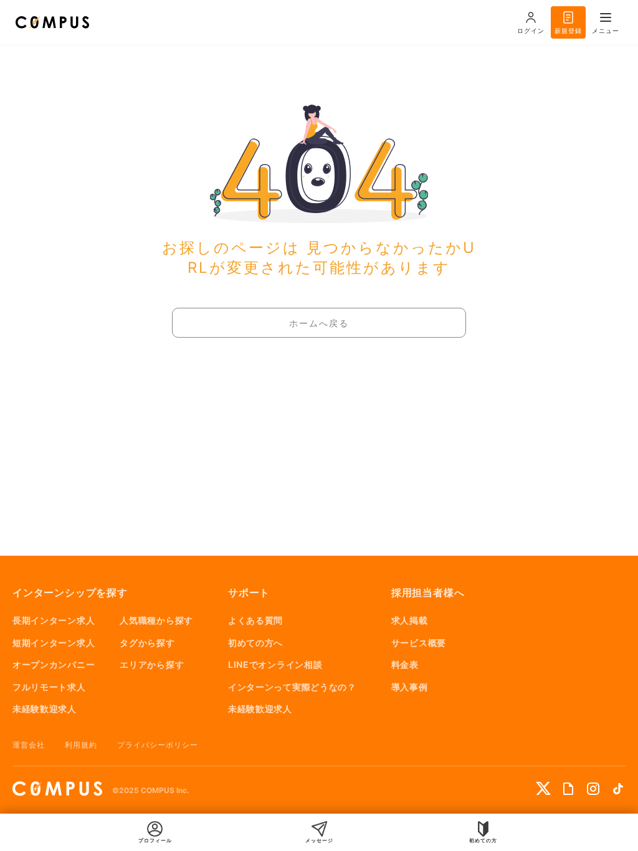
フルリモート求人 (49, 687)
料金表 (405, 664)
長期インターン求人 (53, 620)
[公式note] (568, 788)
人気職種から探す (156, 620)
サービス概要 (418, 642)
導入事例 (409, 687)
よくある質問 (255, 620)
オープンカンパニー (53, 664)
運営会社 (28, 744)
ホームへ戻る (319, 323)
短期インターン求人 (53, 642)
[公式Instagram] (593, 788)
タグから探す (147, 642)
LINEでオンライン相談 (275, 664)
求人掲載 (409, 620)
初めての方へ (255, 642)
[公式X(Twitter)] (543, 788)
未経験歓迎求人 (44, 708)
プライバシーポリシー (157, 744)
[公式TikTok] (618, 788)
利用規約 (81, 744)
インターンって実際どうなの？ (292, 687)
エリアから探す (152, 664)
